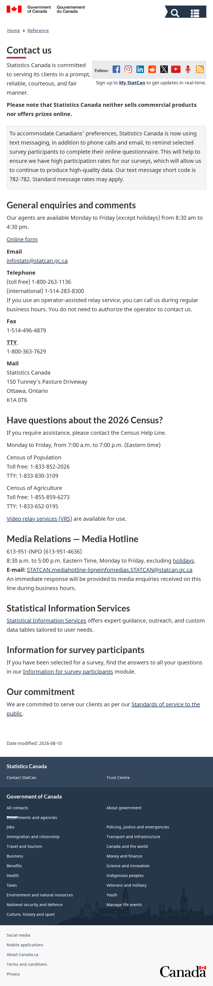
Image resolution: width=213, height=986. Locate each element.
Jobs (10, 827)
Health (13, 875)
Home (13, 30)
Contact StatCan (21, 777)
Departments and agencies (32, 817)
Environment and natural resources (40, 894)
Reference (38, 30)
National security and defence (35, 904)
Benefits (14, 865)
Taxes (12, 885)
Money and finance (124, 856)
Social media (18, 935)
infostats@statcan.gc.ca (37, 260)
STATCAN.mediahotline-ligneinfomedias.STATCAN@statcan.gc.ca (109, 569)
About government (123, 807)
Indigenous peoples (125, 875)
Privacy (13, 974)
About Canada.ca (22, 954)
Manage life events (124, 904)
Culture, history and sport (31, 914)
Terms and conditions (27, 964)
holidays (183, 560)
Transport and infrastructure (133, 836)
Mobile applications (25, 944)
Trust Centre (118, 777)
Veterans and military (126, 885)
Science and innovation (128, 865)
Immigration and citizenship (33, 836)
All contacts (17, 807)
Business (15, 856)
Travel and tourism (24, 846)
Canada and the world (127, 846)
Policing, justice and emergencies (137, 827)
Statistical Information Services (46, 620)
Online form (22, 239)
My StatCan (132, 82)
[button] (186, 13)
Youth (111, 894)
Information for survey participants (68, 671)
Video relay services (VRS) (39, 518)
